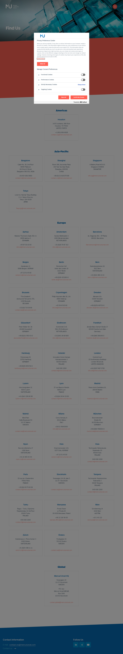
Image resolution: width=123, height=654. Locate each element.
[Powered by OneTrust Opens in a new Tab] (81, 102)
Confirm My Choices (79, 97)
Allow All (42, 64)
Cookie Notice (41, 58)
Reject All (63, 97)
